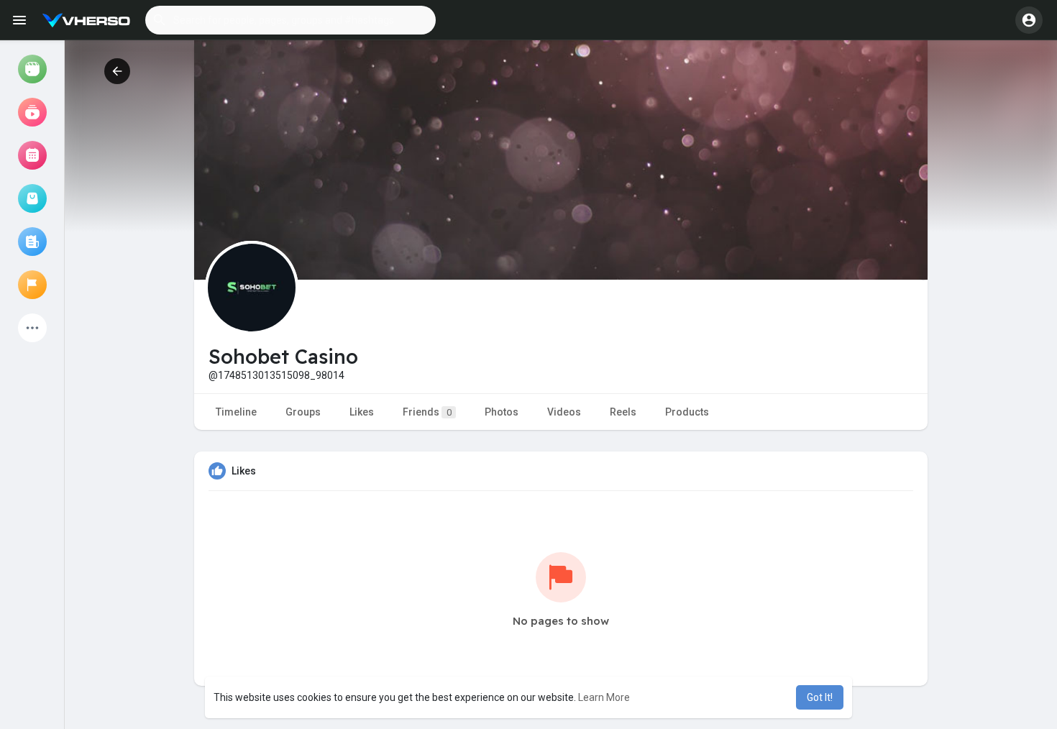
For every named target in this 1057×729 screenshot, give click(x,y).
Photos (501, 412)
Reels (623, 412)
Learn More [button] (604, 697)
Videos (564, 412)
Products (687, 412)
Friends (427, 412)
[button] (290, 20)
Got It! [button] (820, 697)
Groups (303, 412)
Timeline (236, 412)
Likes (361, 412)
